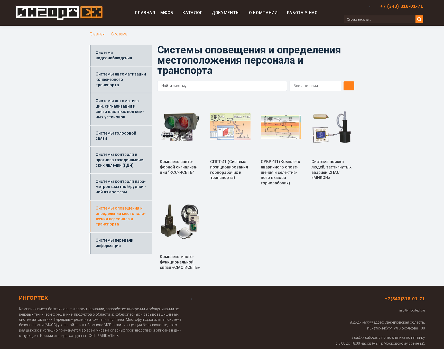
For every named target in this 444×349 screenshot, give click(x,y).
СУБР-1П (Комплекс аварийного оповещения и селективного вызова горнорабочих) (280, 172)
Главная (97, 34)
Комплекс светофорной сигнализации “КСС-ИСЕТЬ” (179, 167)
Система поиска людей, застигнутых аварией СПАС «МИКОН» (331, 169)
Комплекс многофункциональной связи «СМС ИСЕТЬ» (180, 262)
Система (119, 34)
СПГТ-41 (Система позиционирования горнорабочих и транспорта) (229, 169)
